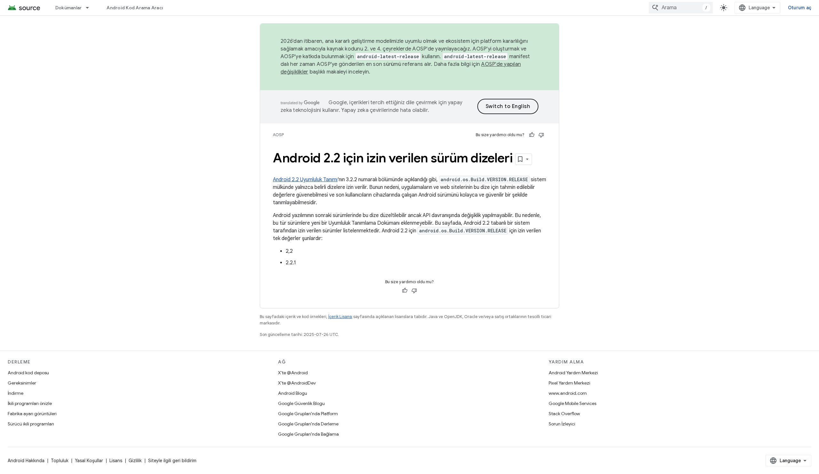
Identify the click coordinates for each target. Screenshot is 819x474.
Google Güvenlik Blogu (301, 403)
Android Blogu (292, 393)
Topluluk (59, 460)
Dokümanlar (68, 8)
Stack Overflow (564, 413)
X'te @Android (293, 373)
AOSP (278, 134)
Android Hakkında (26, 460)
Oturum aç (799, 8)
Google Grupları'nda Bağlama (308, 434)
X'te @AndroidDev (297, 383)
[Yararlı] (532, 135)
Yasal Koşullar (89, 460)
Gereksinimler (22, 383)
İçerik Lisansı (340, 316)
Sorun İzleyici (562, 424)
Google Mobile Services (572, 403)
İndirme (15, 393)
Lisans (115, 460)
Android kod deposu (28, 373)
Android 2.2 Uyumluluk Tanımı (305, 179)
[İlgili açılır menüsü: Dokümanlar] (90, 7)
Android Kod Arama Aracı (135, 8)
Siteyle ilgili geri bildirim (172, 460)
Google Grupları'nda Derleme (308, 424)
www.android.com (568, 393)
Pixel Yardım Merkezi (569, 383)
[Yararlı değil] (541, 135)
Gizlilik (135, 460)
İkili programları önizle (30, 403)
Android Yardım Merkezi (573, 373)
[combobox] (681, 7)
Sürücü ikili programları (31, 424)
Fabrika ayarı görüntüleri (32, 413)
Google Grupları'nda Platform (308, 413)
